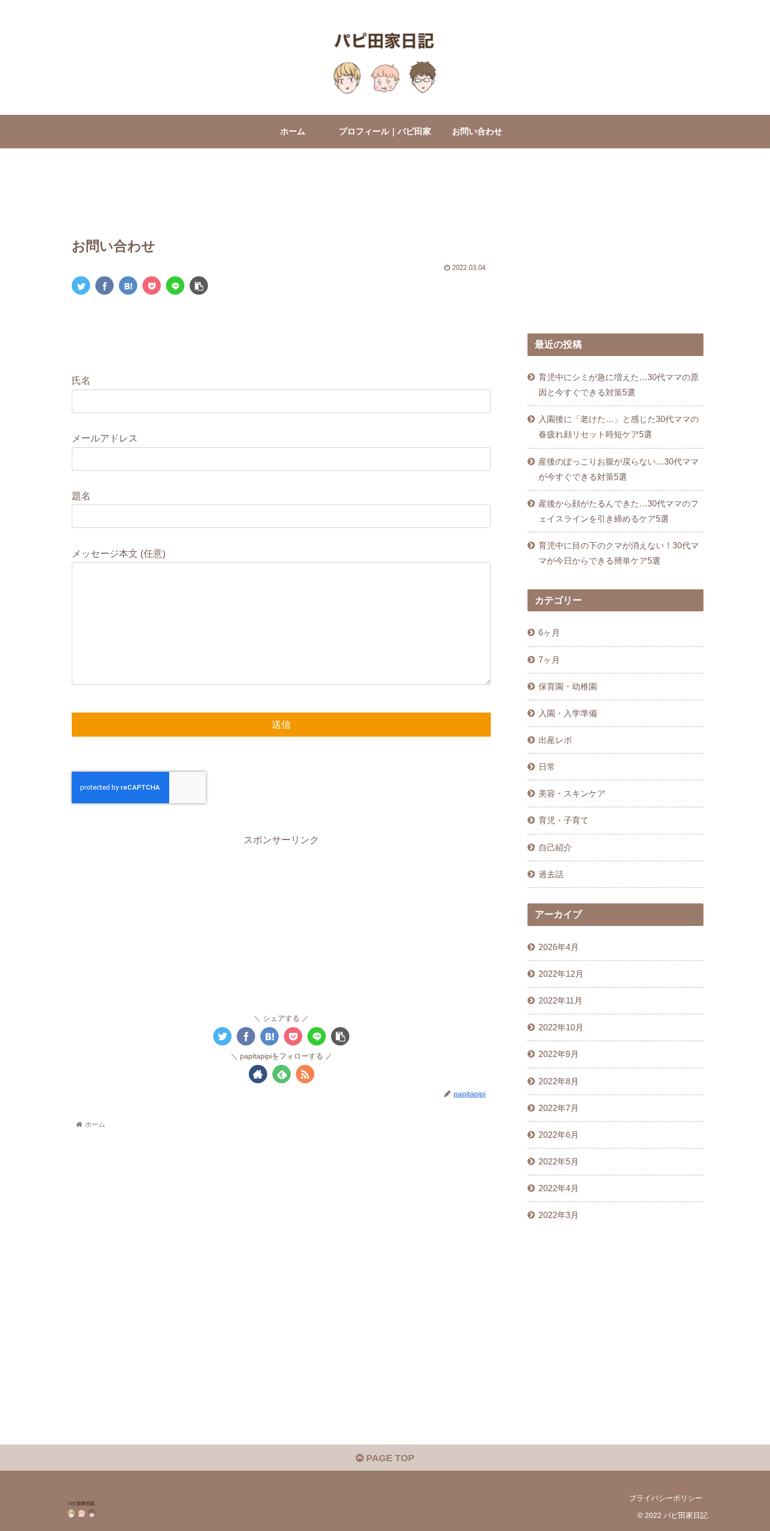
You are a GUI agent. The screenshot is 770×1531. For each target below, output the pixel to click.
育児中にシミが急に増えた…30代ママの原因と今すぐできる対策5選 (618, 384)
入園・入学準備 (567, 713)
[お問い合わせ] (128, 285)
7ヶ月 (549, 659)
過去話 (551, 874)
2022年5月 (558, 1161)
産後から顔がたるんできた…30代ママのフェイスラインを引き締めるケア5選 (618, 511)
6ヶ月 (549, 632)
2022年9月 (558, 1054)
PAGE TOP (389, 1458)
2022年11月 (560, 1000)
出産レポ (555, 740)
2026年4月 (558, 947)
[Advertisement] (281, 195)
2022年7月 (558, 1108)
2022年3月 (558, 1215)
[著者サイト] (258, 1074)
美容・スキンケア (572, 793)
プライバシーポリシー (665, 1498)
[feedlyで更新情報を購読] (281, 1074)
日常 (546, 766)
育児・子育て (563, 820)
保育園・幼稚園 (567, 686)
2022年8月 (558, 1081)
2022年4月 (558, 1188)
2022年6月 (558, 1134)
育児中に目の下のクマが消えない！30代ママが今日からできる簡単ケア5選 (618, 553)
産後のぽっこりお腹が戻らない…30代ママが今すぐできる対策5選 (618, 469)
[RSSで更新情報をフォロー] (305, 1074)
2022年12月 (561, 973)
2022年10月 (561, 1027)
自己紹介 (555, 847)
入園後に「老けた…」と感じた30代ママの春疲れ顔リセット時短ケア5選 (618, 426)
